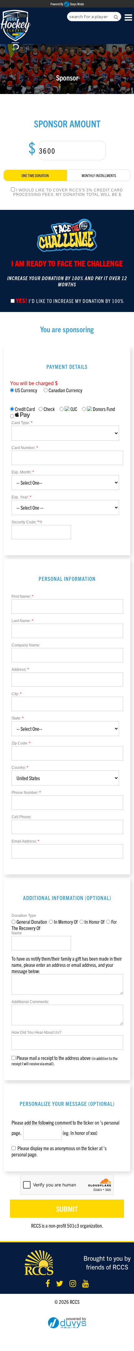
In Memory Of (66, 921)
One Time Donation (35, 175)
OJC (73, 409)
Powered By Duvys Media (67, 4)
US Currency (29, 390)
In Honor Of (94, 921)
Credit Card (24, 409)
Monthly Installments (99, 175)
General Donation (32, 921)
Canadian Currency (65, 390)
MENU (128, 17)
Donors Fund (103, 409)
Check (49, 409)
